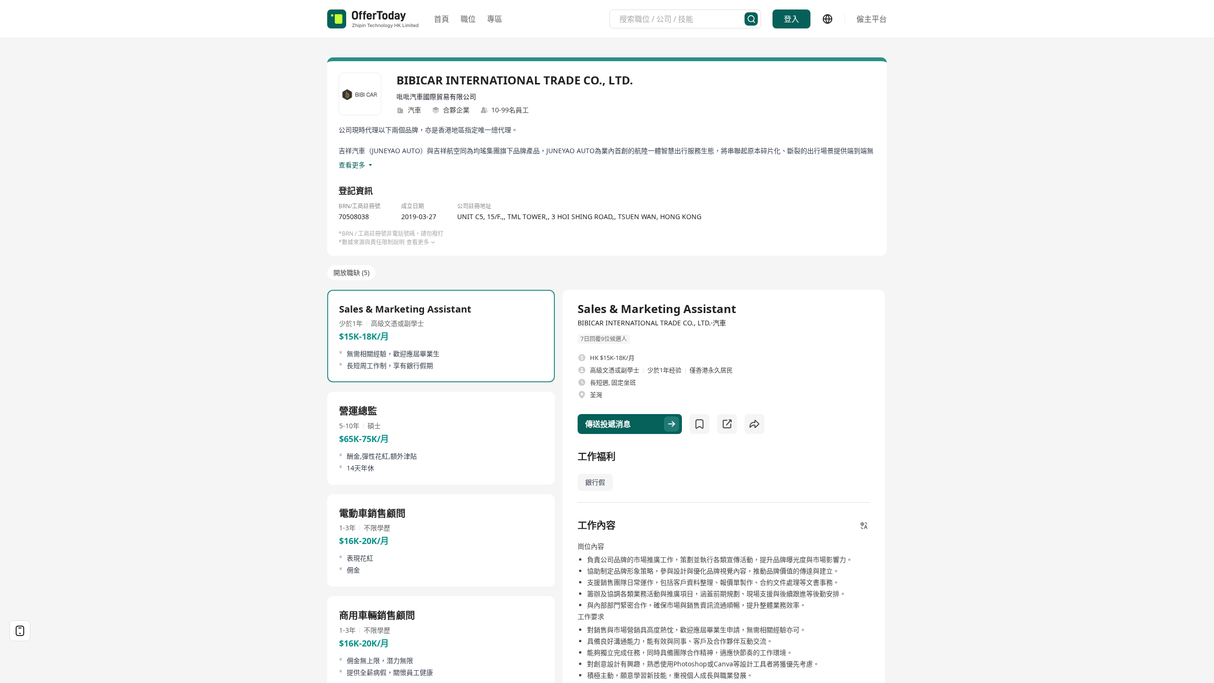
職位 (468, 19)
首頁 (441, 19)
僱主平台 (871, 19)
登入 (791, 19)
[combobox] (682, 19)
